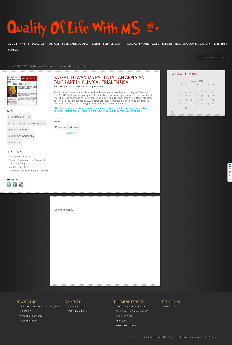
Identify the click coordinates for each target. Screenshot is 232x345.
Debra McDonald (16, 117)
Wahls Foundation (77, 306)
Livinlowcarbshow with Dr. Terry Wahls (40, 306)
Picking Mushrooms (19, 156)
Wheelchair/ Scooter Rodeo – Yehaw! (28, 170)
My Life (24, 43)
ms (29, 117)
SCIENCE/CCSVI (112, 43)
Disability (39, 43)
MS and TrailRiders (19, 166)
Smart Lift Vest (124, 316)
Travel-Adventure (136, 43)
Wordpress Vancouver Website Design (197, 337)
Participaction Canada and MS (132, 311)
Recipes (96, 43)
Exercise (53, 43)
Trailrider (219, 43)
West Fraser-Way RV (126, 325)
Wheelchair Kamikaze (30, 316)
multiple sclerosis (16, 123)
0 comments (100, 87)
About (12, 43)
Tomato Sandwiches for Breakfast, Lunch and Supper (27, 162)
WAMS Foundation (77, 311)
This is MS (169, 306)
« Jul (172, 111)
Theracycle (121, 320)
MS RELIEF (25, 311)
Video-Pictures (162, 43)
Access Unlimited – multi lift (131, 306)
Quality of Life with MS (18, 130)
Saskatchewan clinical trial (21, 136)
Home (9, 66)
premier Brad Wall (36, 123)
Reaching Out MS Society (192, 43)
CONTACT (14, 49)
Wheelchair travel (28, 320)
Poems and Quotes (75, 43)
